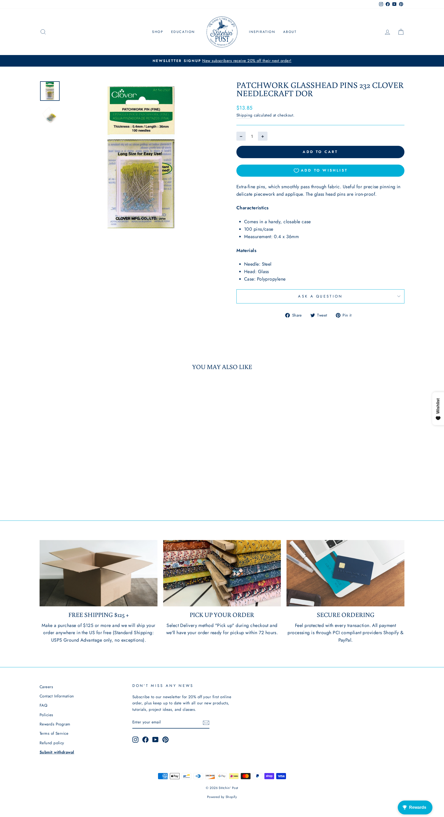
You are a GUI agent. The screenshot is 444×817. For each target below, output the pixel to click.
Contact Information (57, 696)
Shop (157, 31)
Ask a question (320, 296)
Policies (46, 715)
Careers (46, 687)
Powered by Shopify (222, 797)
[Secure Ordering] (345, 573)
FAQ (43, 705)
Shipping (244, 115)
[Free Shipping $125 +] (99, 573)
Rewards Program (55, 724)
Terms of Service (54, 733)
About (290, 31)
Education (183, 31)
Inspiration (262, 31)
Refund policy (52, 743)
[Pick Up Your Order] (222, 573)
